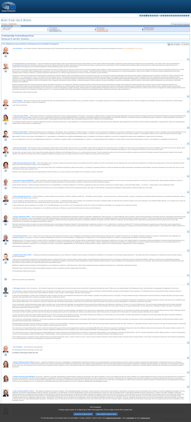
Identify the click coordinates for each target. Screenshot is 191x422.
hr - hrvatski (161, 15)
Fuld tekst (28, 20)
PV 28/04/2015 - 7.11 (102, 29)
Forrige (12, 20)
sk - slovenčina (182, 15)
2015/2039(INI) (12, 24)
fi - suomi (186, 15)
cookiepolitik (130, 418)
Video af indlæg (175, 44)
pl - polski (176, 15)
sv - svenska (188, 15)
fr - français (157, 15)
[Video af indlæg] (5, 56)
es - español (142, 15)
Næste (18, 20)
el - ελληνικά (153, 15)
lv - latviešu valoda (165, 15)
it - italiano (163, 15)
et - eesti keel (151, 15)
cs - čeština (144, 15)
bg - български (140, 15)
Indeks (5, 20)
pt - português (178, 15)
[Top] (188, 59)
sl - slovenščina (184, 15)
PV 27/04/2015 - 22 (54, 29)
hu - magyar (169, 15)
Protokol (186, 44)
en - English (155, 15)
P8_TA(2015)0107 (149, 29)
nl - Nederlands (174, 15)
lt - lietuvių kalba (167, 15)
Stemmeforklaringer (102, 31)
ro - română (180, 15)
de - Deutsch (148, 15)
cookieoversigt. (145, 418)
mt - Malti (172, 15)
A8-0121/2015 (6, 29)
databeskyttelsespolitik (113, 418)
